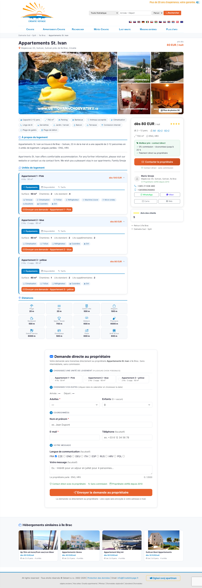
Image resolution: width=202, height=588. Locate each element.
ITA (86, 456)
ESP (94, 456)
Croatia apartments (89, 584)
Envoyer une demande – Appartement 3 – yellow (49, 289)
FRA (52, 456)
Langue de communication (70, 451)
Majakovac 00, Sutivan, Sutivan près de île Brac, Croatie (48, 48)
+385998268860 (146, 190)
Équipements (32, 187)
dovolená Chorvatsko (133, 584)
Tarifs (63, 187)
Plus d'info (171, 29)
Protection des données (99, 578)
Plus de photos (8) (171, 110)
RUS (102, 456)
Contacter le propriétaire (159, 161)
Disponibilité (49, 187)
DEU (78, 456)
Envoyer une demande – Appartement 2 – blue (48, 249)
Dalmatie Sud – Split (27, 35)
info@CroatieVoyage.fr (128, 578)
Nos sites (77, 584)
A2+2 (160, 130)
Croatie (30, 29)
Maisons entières (148, 29)
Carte (146, 201)
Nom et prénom (59, 418)
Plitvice (102, 584)
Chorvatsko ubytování (115, 584)
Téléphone (113, 431)
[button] (157, 215)
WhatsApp (148, 195)
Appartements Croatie (54, 29)
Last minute (125, 29)
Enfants (112, 399)
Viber (171, 195)
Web (170, 201)
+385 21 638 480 (146, 186)
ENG (69, 456)
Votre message (63, 462)
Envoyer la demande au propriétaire (103, 492)
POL (120, 456)
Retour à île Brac (141, 225)
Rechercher (173, 13)
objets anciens (66, 584)
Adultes (55, 399)
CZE (60, 456)
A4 (154, 130)
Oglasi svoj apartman (165, 578)
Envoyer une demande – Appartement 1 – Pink (48, 209)
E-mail (54, 431)
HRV (111, 456)
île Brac (42, 35)
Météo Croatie (101, 29)
